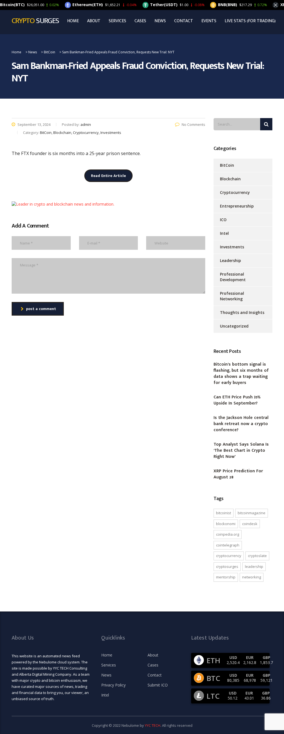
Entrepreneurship (237, 206)
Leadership (230, 260)
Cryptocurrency (235, 192)
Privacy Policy (113, 685)
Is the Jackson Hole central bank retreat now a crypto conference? (241, 424)
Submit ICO (158, 685)
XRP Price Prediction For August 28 (238, 474)
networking (251, 577)
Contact (183, 21)
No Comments (193, 124)
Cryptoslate (257, 555)
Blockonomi (225, 523)
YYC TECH (152, 725)
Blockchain (230, 178)
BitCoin (227, 165)
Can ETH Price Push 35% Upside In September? (237, 400)
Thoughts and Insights (242, 312)
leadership (254, 566)
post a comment (41, 309)
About (93, 21)
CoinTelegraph (227, 545)
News (160, 21)
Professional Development (233, 276)
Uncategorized (234, 326)
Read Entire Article (108, 176)
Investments (232, 246)
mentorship (225, 577)
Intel (224, 233)
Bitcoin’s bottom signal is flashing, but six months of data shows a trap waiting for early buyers (241, 373)
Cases (140, 21)
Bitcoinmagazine (251, 512)
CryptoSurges (227, 566)
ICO (223, 219)
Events (208, 21)
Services (117, 21)
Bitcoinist (223, 512)
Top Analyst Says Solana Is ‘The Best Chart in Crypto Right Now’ (241, 450)
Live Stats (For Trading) (250, 21)
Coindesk (249, 523)
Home (73, 21)
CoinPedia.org (227, 534)
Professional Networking (232, 296)
